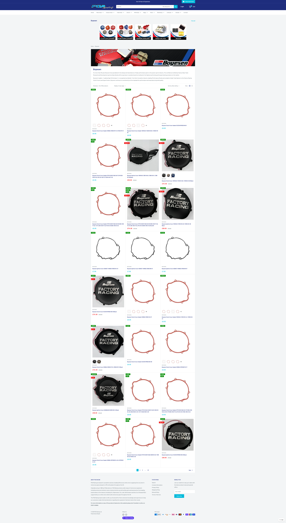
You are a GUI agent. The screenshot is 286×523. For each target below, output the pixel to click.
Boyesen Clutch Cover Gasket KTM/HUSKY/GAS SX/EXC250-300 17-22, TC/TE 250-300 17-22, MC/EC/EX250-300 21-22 (108, 224)
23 (148, 470)
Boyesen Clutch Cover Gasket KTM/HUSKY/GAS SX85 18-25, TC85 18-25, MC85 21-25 (143, 455)
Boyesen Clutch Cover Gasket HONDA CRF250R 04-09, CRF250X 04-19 (107, 461)
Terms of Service (156, 494)
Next (190, 470)
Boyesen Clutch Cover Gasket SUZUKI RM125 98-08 (174, 125)
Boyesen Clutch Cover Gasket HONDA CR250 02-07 (139, 317)
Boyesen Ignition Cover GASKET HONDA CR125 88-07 (174, 268)
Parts (151, 12)
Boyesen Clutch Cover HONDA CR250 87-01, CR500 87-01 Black (107, 367)
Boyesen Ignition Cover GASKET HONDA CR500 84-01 (105, 268)
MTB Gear (136, 12)
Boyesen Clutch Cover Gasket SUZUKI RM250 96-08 (139, 361)
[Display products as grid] (189, 85)
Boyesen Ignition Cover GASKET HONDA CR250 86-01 (140, 268)
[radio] (94, 125)
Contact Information (157, 485)
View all (193, 20)
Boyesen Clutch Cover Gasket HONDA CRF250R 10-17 (174, 367)
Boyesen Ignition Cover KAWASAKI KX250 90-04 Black (105, 410)
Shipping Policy (156, 490)
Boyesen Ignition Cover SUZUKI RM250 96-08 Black (174, 455)
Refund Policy (155, 492)
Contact (186, 12)
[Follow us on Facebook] (123, 515)
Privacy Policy (155, 487)
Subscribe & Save (189, 1)
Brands (177, 12)
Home (92, 12)
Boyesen (97, 46)
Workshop (160, 12)
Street (128, 12)
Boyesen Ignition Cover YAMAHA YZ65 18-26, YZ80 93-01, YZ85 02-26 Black (142, 176)
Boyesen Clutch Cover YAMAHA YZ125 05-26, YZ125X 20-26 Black (177, 181)
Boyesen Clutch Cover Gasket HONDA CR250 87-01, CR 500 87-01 (108, 130)
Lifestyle (169, 12)
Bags (144, 12)
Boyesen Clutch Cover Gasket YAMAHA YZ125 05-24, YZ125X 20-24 (177, 317)
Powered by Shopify (95, 513)
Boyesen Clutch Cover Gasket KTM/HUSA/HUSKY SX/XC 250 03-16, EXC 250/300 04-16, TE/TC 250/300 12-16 (143, 410)
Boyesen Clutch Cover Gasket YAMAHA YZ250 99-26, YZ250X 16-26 (142, 131)
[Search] (176, 6)
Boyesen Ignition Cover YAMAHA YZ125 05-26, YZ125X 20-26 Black (176, 224)
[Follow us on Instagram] (126, 515)
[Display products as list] (192, 85)
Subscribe (179, 496)
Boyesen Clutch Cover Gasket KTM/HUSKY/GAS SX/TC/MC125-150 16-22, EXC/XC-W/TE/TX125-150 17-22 (107, 176)
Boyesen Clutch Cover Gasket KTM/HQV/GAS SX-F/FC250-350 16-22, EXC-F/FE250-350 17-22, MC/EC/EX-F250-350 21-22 (177, 410)
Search (154, 482)
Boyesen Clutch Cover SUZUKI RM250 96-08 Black (104, 311)
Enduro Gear (109, 12)
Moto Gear (99, 12)
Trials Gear (119, 12)
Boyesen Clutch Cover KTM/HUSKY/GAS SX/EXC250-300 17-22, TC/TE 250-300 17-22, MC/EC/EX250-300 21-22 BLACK (142, 224)
